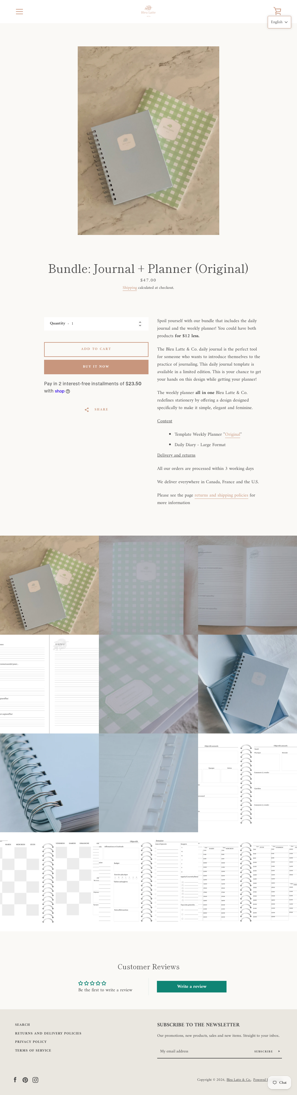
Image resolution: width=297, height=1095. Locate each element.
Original (232, 434)
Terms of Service (33, 1051)
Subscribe (264, 1051)
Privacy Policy (31, 1042)
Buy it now (96, 367)
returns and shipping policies (221, 495)
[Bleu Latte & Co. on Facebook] (15, 1080)
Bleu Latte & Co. (239, 1080)
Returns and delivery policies (48, 1034)
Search (22, 1025)
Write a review (192, 987)
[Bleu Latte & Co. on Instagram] (35, 1080)
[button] (279, 22)
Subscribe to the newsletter (198, 1025)
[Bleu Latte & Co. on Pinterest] (25, 1080)
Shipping (130, 287)
